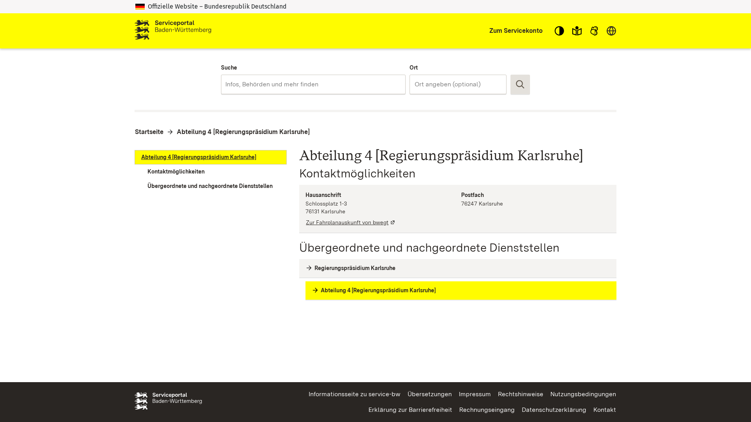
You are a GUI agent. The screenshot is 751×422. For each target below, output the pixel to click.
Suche (229, 67)
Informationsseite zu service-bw (355, 394)
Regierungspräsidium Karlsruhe (354, 268)
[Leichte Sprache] (577, 31)
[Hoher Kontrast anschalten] (559, 31)
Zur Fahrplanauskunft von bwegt (351, 222)
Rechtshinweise (520, 394)
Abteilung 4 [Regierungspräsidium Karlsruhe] (243, 132)
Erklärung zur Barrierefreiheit (410, 409)
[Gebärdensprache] (594, 31)
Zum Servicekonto (516, 30)
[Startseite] (173, 31)
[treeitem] (211, 157)
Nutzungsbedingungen (583, 394)
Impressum (475, 394)
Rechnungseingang (487, 409)
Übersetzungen (430, 394)
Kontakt (604, 409)
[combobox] (313, 84)
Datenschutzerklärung (554, 409)
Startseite (149, 132)
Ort (414, 67)
